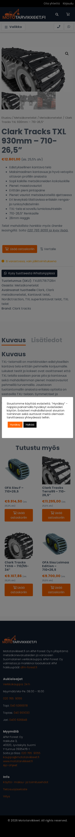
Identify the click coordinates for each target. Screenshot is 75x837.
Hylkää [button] (30, 424)
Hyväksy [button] (15, 424)
